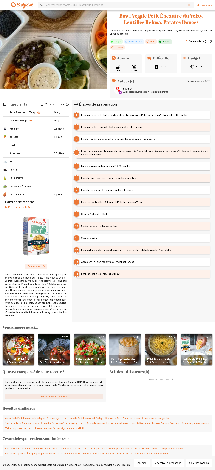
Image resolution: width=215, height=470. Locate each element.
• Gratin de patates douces (195, 423)
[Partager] (204, 41)
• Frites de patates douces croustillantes (107, 423)
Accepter (142, 463)
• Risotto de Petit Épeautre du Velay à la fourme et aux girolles (136, 418)
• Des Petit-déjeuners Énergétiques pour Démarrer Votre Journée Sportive (42, 453)
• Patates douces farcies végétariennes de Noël (59, 428)
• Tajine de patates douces (18, 428)
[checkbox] (143, 115)
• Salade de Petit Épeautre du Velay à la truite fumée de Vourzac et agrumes (44, 423)
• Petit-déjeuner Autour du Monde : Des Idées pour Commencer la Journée (42, 448)
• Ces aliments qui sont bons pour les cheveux (159, 448)
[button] (42, 104)
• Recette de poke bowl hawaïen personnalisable (108, 448)
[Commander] (39, 112)
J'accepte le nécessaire (168, 463)
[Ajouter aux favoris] (210, 41)
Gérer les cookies (199, 463)
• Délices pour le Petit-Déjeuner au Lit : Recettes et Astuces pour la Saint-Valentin (126, 453)
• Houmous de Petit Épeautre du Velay (82, 418)
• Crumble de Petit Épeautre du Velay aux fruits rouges (32, 418)
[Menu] (4, 5)
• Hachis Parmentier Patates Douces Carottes (154, 423)
